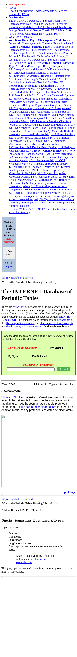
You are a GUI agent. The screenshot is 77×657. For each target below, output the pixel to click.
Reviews (39, 10)
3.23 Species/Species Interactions (28, 137)
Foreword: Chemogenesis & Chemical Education (37, 43)
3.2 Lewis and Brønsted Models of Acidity (39, 90)
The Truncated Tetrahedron (56, 27)
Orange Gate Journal (20, 30)
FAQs (25, 14)
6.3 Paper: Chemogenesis (23, 196)
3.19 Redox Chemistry (39, 131)
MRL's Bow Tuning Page (45, 33)
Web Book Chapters (20, 36)
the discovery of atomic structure (24, 326)
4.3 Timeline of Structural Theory (48, 163)
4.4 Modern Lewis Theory (24, 166)
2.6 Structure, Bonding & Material (33, 79)
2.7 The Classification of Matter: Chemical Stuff (38, 81)
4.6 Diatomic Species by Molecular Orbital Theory (37, 171)
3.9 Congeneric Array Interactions (28, 108)
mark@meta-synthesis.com (31, 560)
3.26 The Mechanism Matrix (46, 144)
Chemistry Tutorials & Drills (25, 27)
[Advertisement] (38, 617)
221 (45, 384)
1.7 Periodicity (17, 62)
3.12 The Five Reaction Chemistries (29, 114)
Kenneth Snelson (14, 397)
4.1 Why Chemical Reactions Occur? (42, 152)
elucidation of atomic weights (56, 323)
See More (9, 252)
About (12, 7)
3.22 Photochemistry (63, 134)
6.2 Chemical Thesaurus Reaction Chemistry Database (40, 192)
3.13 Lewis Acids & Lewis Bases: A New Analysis (41, 116)
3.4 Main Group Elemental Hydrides (53, 95)
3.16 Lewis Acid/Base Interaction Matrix (45, 124)
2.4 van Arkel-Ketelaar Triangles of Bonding (34, 72)
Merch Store (9, 265)
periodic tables (65, 319)
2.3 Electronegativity (57, 69)
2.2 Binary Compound (26, 69)
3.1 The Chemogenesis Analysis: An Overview (36, 87)
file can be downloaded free (38, 406)
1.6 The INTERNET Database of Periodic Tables (37, 59)
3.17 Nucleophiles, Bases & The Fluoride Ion (35, 127)
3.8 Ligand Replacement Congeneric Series (46, 105)
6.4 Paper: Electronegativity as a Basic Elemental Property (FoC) (41, 197)
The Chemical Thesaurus (53, 23)
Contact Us (15, 14)
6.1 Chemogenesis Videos (57, 189)
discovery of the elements (20, 323)
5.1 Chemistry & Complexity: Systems (31, 183)
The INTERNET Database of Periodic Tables (34, 20)
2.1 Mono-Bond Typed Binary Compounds (40, 66)
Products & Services (55, 10)
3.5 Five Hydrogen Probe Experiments (31, 98)
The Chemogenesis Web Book (37, 22)
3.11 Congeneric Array (50, 111)
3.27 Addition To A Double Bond (33, 147)
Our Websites (16, 17)
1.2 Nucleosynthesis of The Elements (47, 49)
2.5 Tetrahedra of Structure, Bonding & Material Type (39, 75)
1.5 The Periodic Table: (42, 56)
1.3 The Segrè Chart (20, 53)
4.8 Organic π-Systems (43, 176)
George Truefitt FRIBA (46, 30)
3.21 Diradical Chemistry (35, 134)
